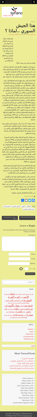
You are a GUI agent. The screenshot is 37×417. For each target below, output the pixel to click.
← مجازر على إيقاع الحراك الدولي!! (10, 218)
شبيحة (20, 315)
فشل (22, 317)
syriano (18, 413)
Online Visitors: (27, 378)
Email (33, 259)
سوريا (30, 314)
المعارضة (28, 305)
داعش (28, 312)
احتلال (26, 294)
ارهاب (23, 294)
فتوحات (5, 315)
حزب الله (7, 309)
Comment (31, 235)
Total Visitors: (24, 390)
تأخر (6, 306)
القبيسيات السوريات (27, 358)
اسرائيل (16, 294)
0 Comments (31, 34)
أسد (32, 294)
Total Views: (25, 388)
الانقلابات (28, 206)
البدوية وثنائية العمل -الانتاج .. (25, 363)
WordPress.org (28, 339)
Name (32, 254)
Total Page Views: (27, 393)
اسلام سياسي (6, 294)
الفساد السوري (25, 303)
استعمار (20, 294)
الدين (21, 300)
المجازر (12, 302)
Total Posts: (26, 395)
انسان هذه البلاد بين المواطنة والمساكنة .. (21, 368)
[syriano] (12, 11)
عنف (9, 315)
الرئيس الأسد (7, 206)
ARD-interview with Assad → (27, 218)
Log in (31, 331)
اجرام (29, 294)
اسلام (12, 294)
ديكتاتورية (20, 311)
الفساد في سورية (17, 302)
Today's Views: (27, 381)
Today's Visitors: (26, 383)
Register (30, 329)
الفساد (7, 300)
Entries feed (29, 334)
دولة (25, 312)
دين (7, 312)
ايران (22, 306)
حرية (12, 309)
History (33, 22)
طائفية (15, 315)
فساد (25, 317)
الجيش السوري (16, 206)
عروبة (11, 315)
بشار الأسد (14, 305)
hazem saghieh (15, 34)
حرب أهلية (18, 309)
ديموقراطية (12, 312)
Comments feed (28, 336)
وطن (11, 317)
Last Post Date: (18, 403)
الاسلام (21, 297)
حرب (25, 308)
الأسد (26, 296)
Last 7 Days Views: (23, 385)
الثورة (23, 206)
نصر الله (14, 317)
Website (32, 263)
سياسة (25, 315)
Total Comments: (24, 398)
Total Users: (26, 400)
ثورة (30, 308)
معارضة (19, 317)
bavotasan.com (27, 415)
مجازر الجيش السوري (29, 209)
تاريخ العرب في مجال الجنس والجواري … (21, 361)
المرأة (9, 303)
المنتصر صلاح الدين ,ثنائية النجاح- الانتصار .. (20, 366)
